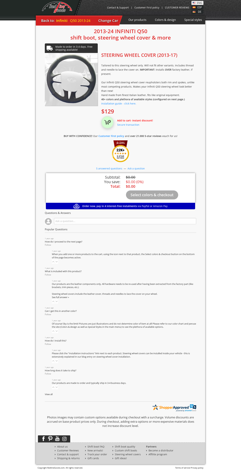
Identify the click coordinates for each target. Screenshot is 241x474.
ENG (199, 2)
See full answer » (60, 297)
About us (62, 446)
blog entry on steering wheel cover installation (106, 356)
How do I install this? (56, 340)
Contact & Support (118, 7)
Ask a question (136, 168)
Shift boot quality (125, 446)
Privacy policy (197, 467)
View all (49, 394)
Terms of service (182, 467)
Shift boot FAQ (96, 446)
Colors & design (165, 20)
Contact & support (68, 454)
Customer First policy (146, 7)
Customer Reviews (68, 450)
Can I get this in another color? (61, 311)
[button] (53, 262)
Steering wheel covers (128, 454)
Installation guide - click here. (118, 103)
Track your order (97, 454)
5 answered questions (109, 168)
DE (199, 11)
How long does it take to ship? (60, 370)
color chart (178, 323)
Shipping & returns (68, 458)
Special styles (193, 20)
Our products (137, 20)
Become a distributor (161, 450)
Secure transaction (128, 124)
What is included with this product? (63, 271)
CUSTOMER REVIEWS (177, 7)
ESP (199, 7)
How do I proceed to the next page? (63, 241)
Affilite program (158, 454)
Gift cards (93, 458)
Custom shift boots (126, 450)
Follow (48, 244)
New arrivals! (95, 450)
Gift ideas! (121, 458)
